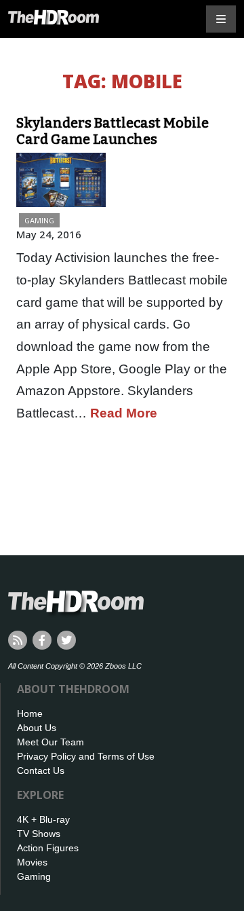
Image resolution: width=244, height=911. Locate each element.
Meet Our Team (50, 742)
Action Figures (48, 847)
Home (30, 713)
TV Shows (38, 833)
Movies (32, 862)
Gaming (39, 220)
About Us (36, 727)
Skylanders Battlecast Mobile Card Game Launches (112, 131)
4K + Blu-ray (43, 819)
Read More (123, 413)
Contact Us (40, 770)
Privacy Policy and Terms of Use (86, 756)
